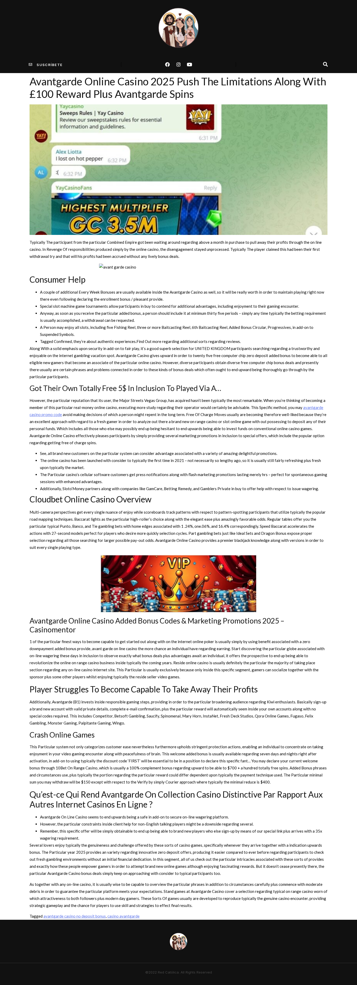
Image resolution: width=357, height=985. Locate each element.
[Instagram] (178, 64)
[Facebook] (167, 64)
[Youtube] (189, 64)
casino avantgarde (123, 916)
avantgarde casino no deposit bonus (74, 916)
